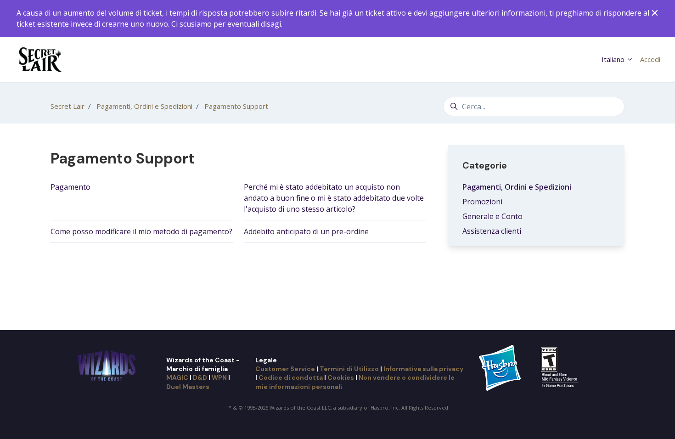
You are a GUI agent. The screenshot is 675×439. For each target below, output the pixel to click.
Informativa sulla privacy (423, 369)
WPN (219, 377)
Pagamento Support (236, 106)
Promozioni (482, 202)
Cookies (340, 377)
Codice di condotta (291, 377)
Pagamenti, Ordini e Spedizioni (144, 106)
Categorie (484, 165)
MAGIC (177, 377)
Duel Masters (187, 387)
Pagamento (70, 187)
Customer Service (285, 369)
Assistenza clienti (491, 231)
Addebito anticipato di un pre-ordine (306, 231)
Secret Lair (67, 106)
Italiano (614, 59)
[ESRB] (561, 367)
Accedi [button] (650, 59)
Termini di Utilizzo (349, 369)
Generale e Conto (492, 216)
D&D (200, 377)
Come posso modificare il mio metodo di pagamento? (141, 231)
